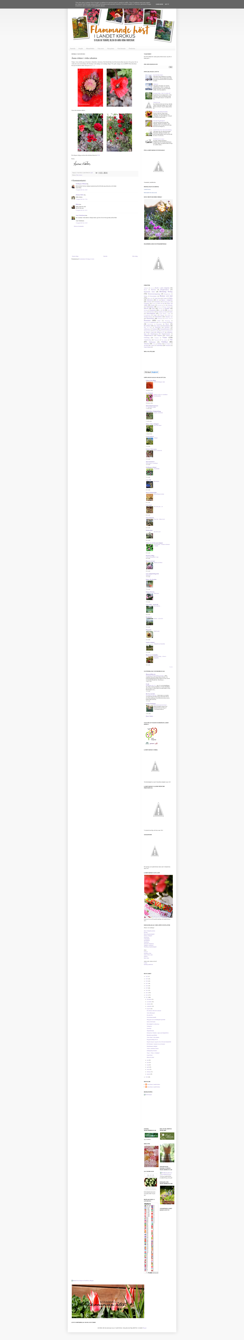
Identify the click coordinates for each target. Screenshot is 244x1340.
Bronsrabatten (153, 296)
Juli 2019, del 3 (157, 531)
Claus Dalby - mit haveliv (152, 604)
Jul (163, 310)
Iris (160, 310)
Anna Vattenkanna (80, 215)
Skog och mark (148, 327)
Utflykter (168, 335)
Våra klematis (121, 48)
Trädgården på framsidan (159, 644)
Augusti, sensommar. (158, 412)
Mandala (169, 315)
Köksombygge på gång (159, 494)
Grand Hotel (149, 1055)
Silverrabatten (166, 326)
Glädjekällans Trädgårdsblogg (153, 411)
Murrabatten (158, 317)
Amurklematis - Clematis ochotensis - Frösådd (162, 545)
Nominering (160, 318)
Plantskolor (153, 322)
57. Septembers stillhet (151, 407)
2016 (147, 985)
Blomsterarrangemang (154, 294)
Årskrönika (159, 345)
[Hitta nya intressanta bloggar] (148, 1094)
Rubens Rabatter (150, 592)
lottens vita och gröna (151, 579)
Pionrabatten (167, 320)
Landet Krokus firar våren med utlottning (162, 130)
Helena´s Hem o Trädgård (152, 424)
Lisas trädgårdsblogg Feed (152, 574)
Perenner (147, 320)
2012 (147, 995)
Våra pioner (110, 48)
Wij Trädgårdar (167, 343)
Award (151, 288)
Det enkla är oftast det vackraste (154, 1010)
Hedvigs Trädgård (167, 307)
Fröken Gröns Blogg (151, 380)
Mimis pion (156, 593)
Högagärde (148, 630)
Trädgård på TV (161, 332)
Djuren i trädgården (167, 300)
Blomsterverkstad (150, 561)
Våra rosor (101, 48)
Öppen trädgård (147, 347)
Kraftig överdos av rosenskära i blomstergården (161, 395)
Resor (171, 322)
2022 (147, 976)
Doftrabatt (149, 301)
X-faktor (152, 345)
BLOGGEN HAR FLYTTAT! (160, 705)
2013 (147, 992)
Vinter (164, 337)
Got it (167, 4)
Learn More (159, 4)
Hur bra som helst (150, 694)
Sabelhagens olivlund (151, 467)
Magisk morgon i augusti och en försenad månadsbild (159, 1042)
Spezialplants (147, 940)
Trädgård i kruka (150, 332)
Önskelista (132, 48)
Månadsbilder (90, 48)
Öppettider (148, 575)
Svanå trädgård (150, 436)
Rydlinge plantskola (148, 964)
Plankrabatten (146, 322)
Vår (171, 339)
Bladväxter (153, 289)
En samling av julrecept (151, 695)
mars (148, 1069)
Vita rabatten (164, 340)
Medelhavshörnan (148, 316)
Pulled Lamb (156, 631)
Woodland (146, 345)
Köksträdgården (151, 313)
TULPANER (156, 468)
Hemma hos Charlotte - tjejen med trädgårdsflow (158, 1033)
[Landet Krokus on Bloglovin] (151, 373)
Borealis (146, 932)
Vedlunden (156, 337)
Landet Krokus (147, 189)
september (149, 1006)
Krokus (145, 312)
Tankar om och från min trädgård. (154, 543)
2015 (147, 988)
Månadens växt (169, 316)
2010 (147, 1077)
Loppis (155, 315)
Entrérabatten (157, 301)
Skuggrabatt (158, 327)
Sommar (154, 329)
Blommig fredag (166, 291)
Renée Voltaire (149, 716)
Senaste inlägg (75, 256)
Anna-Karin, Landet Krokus (153, 1084)
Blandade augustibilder (152, 1035)
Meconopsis (156, 481)
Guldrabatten (149, 307)
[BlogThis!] (101, 173)
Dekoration (150, 300)
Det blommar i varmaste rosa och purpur (156, 1044)
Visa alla (171, 667)
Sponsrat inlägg (156, 330)
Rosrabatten (147, 326)
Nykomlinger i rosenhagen (152, 463)
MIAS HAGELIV (150, 462)
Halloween (159, 307)
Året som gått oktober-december (160, 111)
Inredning (146, 310)
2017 (147, 983)
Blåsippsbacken (167, 294)
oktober (149, 1004)
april (148, 1067)
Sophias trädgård (150, 642)
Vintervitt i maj (156, 102)
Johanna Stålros (80, 195)
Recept (164, 322)
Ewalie (147, 684)
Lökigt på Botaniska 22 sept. (152, 557)
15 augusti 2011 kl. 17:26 (81, 199)
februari (149, 1071)
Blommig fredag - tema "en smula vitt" (162, 93)
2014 (147, 990)
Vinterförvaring (147, 340)
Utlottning (146, 337)
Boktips (145, 296)
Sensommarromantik (151, 1017)
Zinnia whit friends (151, 1021)
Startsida (72, 48)
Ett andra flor (150, 1015)
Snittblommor (147, 329)
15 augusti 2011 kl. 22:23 (81, 210)
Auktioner (146, 288)
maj (148, 1065)
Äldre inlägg (135, 256)
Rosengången (159, 324)
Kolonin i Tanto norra (151, 449)
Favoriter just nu (167, 301)
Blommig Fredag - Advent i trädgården (160, 657)
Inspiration (153, 310)
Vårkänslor (155, 84)
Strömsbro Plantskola (149, 943)
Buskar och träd (166, 296)
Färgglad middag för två (152, 1039)
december (149, 999)
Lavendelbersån (147, 315)
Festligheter (146, 303)
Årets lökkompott (151, 1013)
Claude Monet (157, 298)
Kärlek (171, 312)
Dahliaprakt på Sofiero (152, 1050)
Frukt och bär (160, 303)
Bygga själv (150, 298)
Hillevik (146, 308)
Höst (153, 308)
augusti (148, 1008)
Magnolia (162, 315)
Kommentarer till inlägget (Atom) (86, 259)
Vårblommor (152, 342)
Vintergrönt (156, 340)
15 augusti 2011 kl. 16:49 (81, 190)
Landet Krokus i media (164, 313)
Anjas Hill (148, 480)
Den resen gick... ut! (158, 506)
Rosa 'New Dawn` (158, 425)
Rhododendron (150, 324)
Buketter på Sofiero (158, 562)
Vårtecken (146, 344)
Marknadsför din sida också (150, 192)
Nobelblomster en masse (158, 139)
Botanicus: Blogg (150, 555)
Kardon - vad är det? (158, 618)
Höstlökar (160, 308)
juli (148, 1060)
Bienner (145, 289)
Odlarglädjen (147, 939)
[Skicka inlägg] (96, 172)
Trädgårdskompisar (166, 334)
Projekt (81, 48)
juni (148, 1062)
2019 (147, 978)
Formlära (153, 303)
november (149, 1001)
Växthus (154, 343)
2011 (147, 997)
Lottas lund (149, 505)
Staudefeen (146, 942)
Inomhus (167, 308)
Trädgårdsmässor (148, 335)
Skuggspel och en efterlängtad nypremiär (156, 1019)
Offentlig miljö (168, 318)
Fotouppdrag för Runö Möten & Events (155, 675)
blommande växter (149, 292)
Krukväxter (151, 312)
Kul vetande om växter (162, 312)
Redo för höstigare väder (159, 382)
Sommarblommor (165, 329)
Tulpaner (159, 335)
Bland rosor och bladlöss (152, 655)
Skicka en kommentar (79, 226)
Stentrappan (163, 330)
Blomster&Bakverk (150, 674)
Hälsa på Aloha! (150, 1057)
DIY (158, 300)
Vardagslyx (149, 1026)
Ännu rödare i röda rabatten (153, 1037)
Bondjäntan (149, 617)
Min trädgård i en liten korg (153, 1024)
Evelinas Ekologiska (151, 703)
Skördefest (167, 327)
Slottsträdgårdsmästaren (152, 406)
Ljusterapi (149, 1028)
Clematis (165, 298)
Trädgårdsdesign (154, 334)
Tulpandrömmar (150, 1030)
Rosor (167, 324)
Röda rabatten (79, 175)
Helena (77, 204)
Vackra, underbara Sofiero (153, 1048)
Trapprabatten (170, 330)
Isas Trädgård (149, 393)
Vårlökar (164, 342)
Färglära (153, 305)
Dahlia (171, 298)
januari (148, 1074)
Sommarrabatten (147, 330)
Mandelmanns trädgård (152, 1046)
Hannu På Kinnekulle (151, 492)
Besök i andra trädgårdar (162, 288)
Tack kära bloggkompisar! (159, 120)
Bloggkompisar (164, 289)
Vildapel (156, 438)
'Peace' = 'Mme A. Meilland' (153, 1053)
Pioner (158, 320)
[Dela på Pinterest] (107, 173)
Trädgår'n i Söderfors (148, 945)
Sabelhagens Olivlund (81, 184)
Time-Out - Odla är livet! (159, 519)
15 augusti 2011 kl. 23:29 (81, 223)
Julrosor (169, 310)
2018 (147, 981)
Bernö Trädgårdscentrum (149, 931)
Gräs (165, 305)
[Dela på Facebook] (105, 173)
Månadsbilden (150, 318)
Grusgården (159, 305)
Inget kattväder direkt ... (158, 75)
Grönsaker (170, 305)
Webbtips (159, 343)
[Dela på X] (103, 173)
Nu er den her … (157, 606)
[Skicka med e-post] (99, 173)
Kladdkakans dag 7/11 (151, 685)
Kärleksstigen (149, 530)
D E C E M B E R (158, 450)
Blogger (144, 1328)
